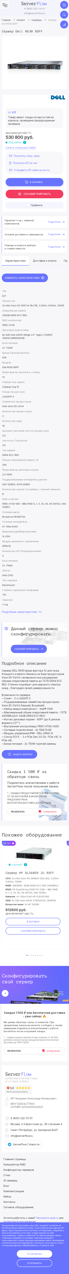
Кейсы (7, 1196)
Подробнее (54, 222)
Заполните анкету (47, 1217)
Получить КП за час (25, 162)
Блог (6, 1185)
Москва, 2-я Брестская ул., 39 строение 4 (36, 1124)
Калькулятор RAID (14, 1164)
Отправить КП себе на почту (32, 170)
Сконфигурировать (37, 193)
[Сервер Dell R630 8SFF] (34, 62)
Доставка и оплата (44, 260)
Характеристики (15, 260)
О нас (7, 1175)
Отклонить (34, 1263)
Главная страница (15, 1159)
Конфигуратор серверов (19, 1169)
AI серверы (10, 1180)
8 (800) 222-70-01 (34, 8)
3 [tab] (31, 955)
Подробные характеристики (19, 611)
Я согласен (34, 1253)
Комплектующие (14, 1191)
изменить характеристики (22, 277)
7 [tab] (39, 955)
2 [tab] (29, 955)
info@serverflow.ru (34, 13)
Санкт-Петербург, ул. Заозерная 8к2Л (34, 1129)
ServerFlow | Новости (26, 1144)
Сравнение (64, 24)
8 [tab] (41, 955)
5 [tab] (35, 955)
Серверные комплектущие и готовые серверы (21, 1080)
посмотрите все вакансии (20, 1221)
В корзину (36, 182)
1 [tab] (27, 955)
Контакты (9, 1201)
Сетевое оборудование (18, 1207)
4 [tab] (33, 955)
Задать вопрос (23, 754)
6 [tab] (37, 955)
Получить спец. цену (27, 155)
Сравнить (37, 205)
